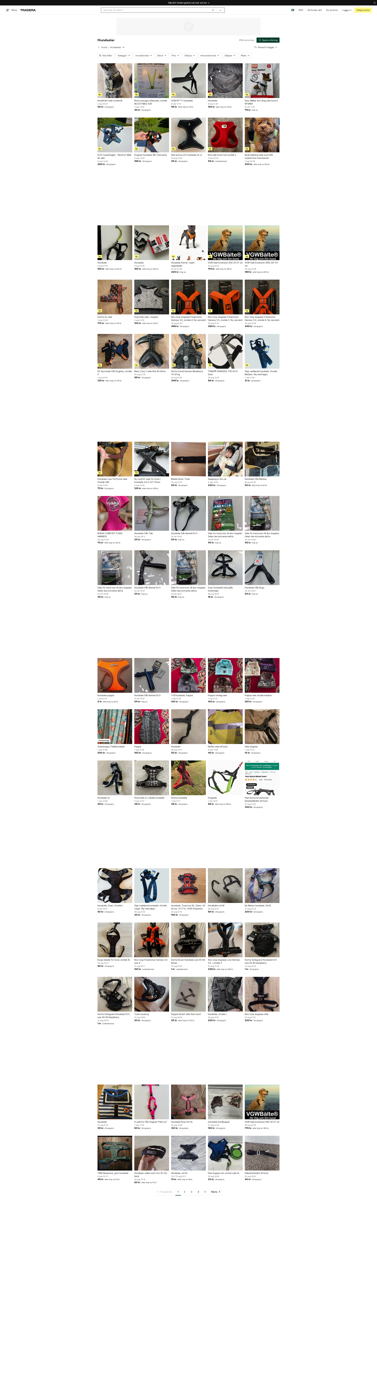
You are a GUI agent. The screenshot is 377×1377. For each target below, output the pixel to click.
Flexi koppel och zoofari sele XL (223, 1173)
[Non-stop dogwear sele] (262, 994)
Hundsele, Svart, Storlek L (110, 905)
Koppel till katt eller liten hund (186, 1014)
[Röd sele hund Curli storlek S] (225, 135)
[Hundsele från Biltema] (262, 459)
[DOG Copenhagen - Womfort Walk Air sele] (114, 135)
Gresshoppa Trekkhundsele (111, 746)
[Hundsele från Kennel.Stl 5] (188, 513)
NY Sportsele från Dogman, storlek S (114, 373)
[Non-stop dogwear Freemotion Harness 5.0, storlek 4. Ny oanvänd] (188, 297)
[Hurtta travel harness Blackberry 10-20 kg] (188, 351)
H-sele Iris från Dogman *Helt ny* (150, 1122)
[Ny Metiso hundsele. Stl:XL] (262, 885)
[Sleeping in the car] (225, 459)
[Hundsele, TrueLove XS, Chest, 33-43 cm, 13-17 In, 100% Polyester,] (188, 885)
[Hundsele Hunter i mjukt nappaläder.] (188, 242)
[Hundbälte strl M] (225, 885)
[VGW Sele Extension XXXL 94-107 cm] (262, 242)
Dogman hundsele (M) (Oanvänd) (150, 155)
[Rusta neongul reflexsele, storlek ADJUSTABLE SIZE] (151, 80)
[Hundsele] (225, 80)
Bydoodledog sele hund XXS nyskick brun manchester (259, 156)
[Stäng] (374, 2)
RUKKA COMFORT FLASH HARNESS (109, 535)
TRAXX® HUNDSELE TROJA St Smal (223, 373)
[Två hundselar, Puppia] (188, 675)
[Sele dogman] (262, 726)
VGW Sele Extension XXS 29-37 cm (225, 262)
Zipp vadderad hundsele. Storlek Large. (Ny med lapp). (150, 907)
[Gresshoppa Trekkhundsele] (114, 726)
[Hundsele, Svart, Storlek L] (114, 885)
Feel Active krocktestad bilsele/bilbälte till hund (256, 799)
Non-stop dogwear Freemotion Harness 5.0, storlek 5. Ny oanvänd (225, 318)
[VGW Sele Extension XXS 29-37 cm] (225, 242)
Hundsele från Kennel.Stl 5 (184, 533)
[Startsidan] (28, 10)
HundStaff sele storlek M (109, 100)
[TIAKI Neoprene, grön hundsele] (114, 1153)
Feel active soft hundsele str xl (186, 155)
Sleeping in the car (217, 479)
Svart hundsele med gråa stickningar (220, 589)
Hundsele (212, 100)
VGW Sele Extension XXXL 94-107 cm (261, 264)
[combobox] (158, 10)
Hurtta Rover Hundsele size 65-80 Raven (188, 961)
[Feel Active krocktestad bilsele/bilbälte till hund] (262, 777)
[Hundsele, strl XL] (188, 1153)
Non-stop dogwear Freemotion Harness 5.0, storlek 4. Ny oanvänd (188, 318)
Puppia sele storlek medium (258, 695)
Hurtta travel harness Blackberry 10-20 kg (187, 373)
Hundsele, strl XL (179, 1173)
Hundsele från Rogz (254, 587)
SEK (301, 10)
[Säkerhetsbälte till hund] (262, 1153)
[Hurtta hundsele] (188, 777)
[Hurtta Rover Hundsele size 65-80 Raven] (188, 940)
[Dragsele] (225, 777)
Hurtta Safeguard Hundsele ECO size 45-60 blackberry (113, 1015)
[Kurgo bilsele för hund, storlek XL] (114, 940)
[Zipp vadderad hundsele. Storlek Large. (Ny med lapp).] (151, 885)
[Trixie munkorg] (151, 994)
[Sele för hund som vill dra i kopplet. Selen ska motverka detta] (225, 513)
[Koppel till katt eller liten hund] (188, 994)
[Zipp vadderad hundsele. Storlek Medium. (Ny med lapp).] (262, 351)
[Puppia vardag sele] (225, 675)
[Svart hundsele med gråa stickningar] (225, 567)
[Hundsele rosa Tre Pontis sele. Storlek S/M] (114, 459)
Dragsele (212, 798)
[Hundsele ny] (114, 777)
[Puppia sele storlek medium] (262, 675)
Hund (104, 47)
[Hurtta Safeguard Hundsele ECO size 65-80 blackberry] (262, 940)
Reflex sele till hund (217, 746)
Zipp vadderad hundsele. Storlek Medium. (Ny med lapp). (261, 373)
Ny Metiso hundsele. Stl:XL (258, 905)
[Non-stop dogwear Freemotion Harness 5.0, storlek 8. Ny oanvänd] (262, 297)
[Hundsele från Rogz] (262, 567)
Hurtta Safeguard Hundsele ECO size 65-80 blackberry (261, 961)
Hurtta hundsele (179, 798)
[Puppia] (151, 726)
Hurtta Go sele (104, 317)
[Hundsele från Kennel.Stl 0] (151, 675)
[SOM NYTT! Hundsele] (188, 80)
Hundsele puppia (105, 695)
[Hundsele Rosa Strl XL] (188, 1102)
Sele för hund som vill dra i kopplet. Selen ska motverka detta (225, 535)
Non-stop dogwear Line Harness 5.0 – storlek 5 (224, 961)
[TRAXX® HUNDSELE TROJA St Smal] (225, 351)
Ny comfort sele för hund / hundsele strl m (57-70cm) (147, 480)
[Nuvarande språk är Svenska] (292, 10)
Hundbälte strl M (216, 905)
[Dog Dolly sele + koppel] (151, 297)
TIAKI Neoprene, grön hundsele (112, 1173)
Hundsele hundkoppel (218, 1122)
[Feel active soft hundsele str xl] (188, 135)
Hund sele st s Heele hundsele (149, 798)
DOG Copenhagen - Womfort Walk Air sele (114, 156)
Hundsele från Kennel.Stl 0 (147, 695)
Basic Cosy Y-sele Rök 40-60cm (150, 371)
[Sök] (213, 10)
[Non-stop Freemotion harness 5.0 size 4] (151, 940)
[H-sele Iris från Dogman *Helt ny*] (151, 1102)
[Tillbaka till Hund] (98, 47)
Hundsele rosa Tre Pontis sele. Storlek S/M (112, 480)
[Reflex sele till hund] (225, 726)
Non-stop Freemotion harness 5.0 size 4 (151, 961)
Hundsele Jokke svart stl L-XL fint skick (150, 1174)
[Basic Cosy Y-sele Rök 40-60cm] (151, 351)
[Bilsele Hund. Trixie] (188, 459)
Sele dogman (251, 746)
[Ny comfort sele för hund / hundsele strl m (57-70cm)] (151, 459)
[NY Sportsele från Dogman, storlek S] (114, 351)
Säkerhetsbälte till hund (256, 1173)
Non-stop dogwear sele (256, 1014)
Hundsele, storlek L (217, 1014)
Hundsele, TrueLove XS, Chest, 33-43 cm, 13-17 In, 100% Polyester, (188, 907)
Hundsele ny (103, 798)
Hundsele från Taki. (143, 533)
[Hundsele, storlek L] (225, 994)
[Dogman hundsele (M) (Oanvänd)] (151, 135)
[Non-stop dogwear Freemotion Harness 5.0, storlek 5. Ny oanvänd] (225, 297)
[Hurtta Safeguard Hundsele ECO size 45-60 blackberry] (114, 994)
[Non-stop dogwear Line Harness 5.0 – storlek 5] (225, 940)
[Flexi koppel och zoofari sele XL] (225, 1153)
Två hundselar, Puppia (182, 695)
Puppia (137, 746)
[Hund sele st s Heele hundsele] (151, 777)
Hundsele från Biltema (255, 479)
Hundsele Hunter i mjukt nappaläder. (183, 264)
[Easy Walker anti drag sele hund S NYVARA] (262, 80)
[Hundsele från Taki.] (151, 513)
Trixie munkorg (141, 1014)
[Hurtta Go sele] (114, 297)
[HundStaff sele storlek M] (114, 80)
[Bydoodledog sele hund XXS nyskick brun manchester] (262, 135)
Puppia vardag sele (217, 695)
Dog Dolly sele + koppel (146, 317)
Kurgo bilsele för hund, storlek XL (113, 960)
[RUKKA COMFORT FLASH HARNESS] (114, 513)
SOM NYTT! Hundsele (182, 100)
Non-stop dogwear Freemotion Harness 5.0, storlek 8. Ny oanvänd (262, 318)
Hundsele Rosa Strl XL (182, 1122)
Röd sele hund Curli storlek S (222, 155)
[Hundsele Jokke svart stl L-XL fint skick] (151, 1153)
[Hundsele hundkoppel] (225, 1102)
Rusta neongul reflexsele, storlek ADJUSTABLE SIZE (150, 102)
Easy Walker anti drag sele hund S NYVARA (261, 102)
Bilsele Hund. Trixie (180, 479)
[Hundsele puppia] (114, 675)
